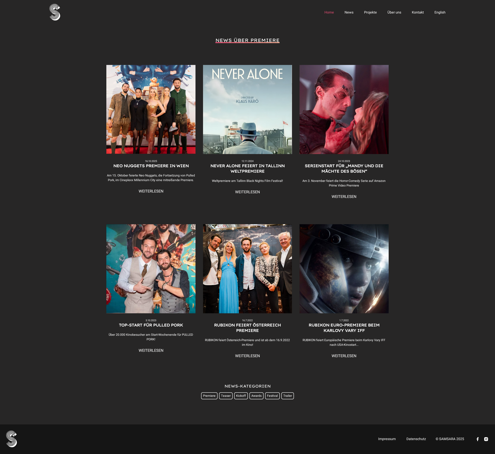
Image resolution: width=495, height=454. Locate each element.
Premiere (209, 396)
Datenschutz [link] (416, 439)
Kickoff (241, 396)
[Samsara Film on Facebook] (477, 439)
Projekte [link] (370, 12)
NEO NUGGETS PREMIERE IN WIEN (151, 165)
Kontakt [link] (418, 12)
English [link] (440, 12)
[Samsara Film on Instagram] (486, 439)
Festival (272, 396)
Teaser (226, 396)
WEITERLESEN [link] (151, 191)
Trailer (287, 396)
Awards (256, 396)
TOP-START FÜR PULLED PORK (151, 325)
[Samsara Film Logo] (55, 12)
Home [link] (329, 12)
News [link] (349, 12)
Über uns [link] (394, 12)
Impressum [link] (387, 439)
